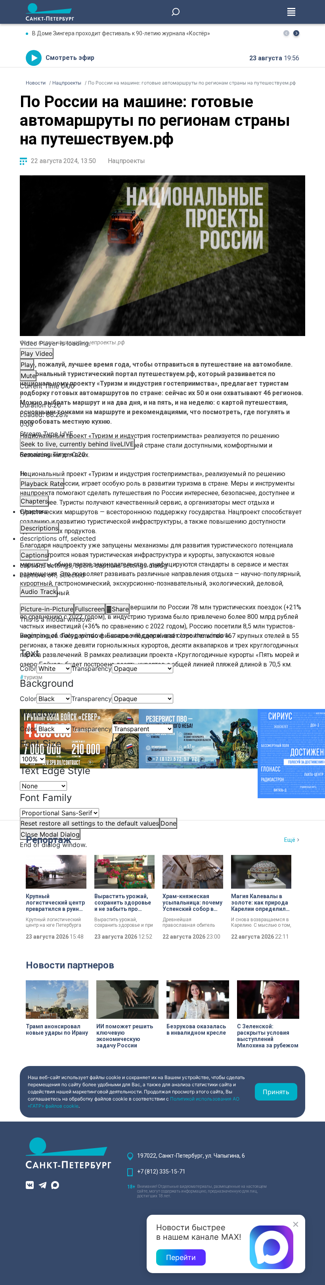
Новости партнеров (70, 965)
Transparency (91, 668)
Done (168, 823)
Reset (90, 823)
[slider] (162, 419)
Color (28, 668)
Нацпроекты (126, 161)
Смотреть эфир (70, 57)
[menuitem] (162, 565)
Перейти (181, 1257)
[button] (296, 33)
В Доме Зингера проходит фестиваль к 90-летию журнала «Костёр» (121, 33)
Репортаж (48, 839)
